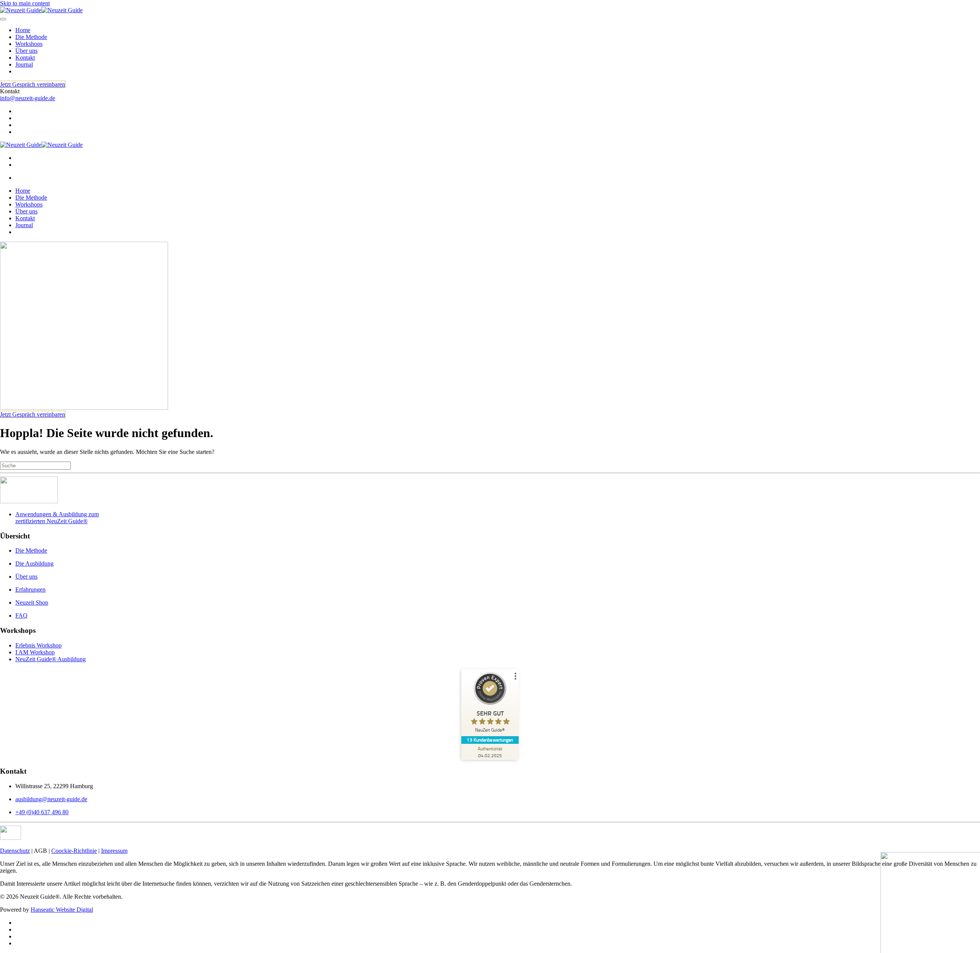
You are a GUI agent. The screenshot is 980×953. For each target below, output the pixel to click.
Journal (24, 64)
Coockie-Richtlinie (74, 850)
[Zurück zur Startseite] (41, 10)
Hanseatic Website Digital (62, 909)
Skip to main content (25, 3)
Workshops (28, 44)
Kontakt (25, 57)
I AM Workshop (35, 652)
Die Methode (31, 37)
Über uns (26, 50)
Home (22, 30)
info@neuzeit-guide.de (27, 98)
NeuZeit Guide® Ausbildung (50, 659)
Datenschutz (15, 850)
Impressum (114, 850)
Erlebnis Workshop (38, 645)
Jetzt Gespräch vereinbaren (32, 84)
